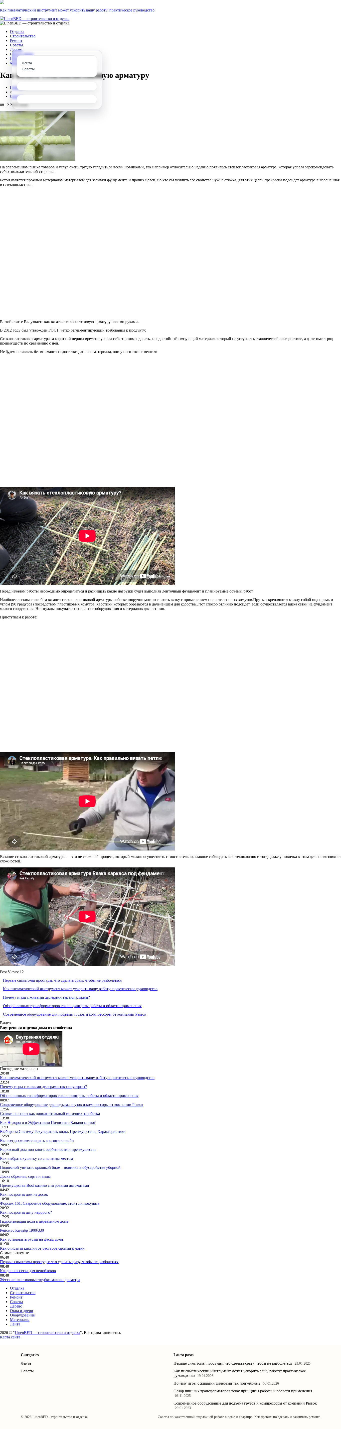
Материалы (19, 1319)
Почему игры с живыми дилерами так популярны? (46, 997)
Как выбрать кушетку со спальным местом (36, 1158)
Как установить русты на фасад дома (31, 1239)
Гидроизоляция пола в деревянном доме (34, 1221)
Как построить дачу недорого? (26, 1212)
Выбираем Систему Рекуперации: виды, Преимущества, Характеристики (63, 1131)
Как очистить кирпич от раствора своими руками (42, 1248)
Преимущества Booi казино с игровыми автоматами (44, 1185)
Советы (16, 45)
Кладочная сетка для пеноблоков (28, 1271)
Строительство (22, 36)
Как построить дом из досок (24, 1194)
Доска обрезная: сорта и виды (25, 1176)
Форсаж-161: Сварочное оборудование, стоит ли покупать (49, 1203)
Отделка (17, 31)
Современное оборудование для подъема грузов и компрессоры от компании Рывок (74, 1014)
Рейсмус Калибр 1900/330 (22, 1230)
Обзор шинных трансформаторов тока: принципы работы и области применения (72, 1006)
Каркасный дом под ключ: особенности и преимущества (48, 1149)
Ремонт (16, 40)
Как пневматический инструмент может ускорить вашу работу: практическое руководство (77, 10)
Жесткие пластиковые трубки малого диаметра (40, 1280)
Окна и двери (21, 1311)
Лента (15, 1324)
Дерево (16, 49)
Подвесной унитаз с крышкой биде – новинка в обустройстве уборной (60, 1167)
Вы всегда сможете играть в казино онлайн (37, 1140)
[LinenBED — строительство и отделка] (34, 18)
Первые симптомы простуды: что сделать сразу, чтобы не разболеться (62, 980)
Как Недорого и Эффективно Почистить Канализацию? (48, 1122)
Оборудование (22, 1315)
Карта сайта (10, 1337)
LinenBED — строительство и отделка (47, 1332)
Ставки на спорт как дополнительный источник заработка (50, 1113)
